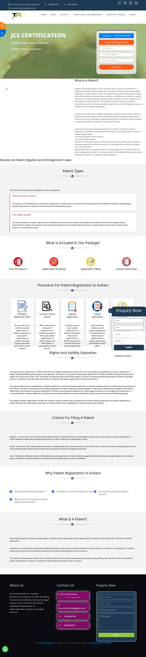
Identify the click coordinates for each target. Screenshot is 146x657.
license (134, 570)
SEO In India (46, 643)
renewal (115, 570)
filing (82, 570)
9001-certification (41, 573)
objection (68, 570)
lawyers (76, 570)
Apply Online (116, 67)
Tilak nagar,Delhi (73, 597)
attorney (89, 570)
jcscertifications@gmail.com (23, 8)
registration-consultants (29, 570)
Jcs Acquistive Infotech (101, 643)
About (53, 14)
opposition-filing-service (52, 570)
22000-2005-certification (82, 573)
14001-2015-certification (60, 573)
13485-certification (124, 573)
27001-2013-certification (104, 573)
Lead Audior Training (115, 14)
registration (106, 570)
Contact (132, 14)
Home (43, 14)
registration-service (9, 570)
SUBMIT (128, 347)
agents (97, 570)
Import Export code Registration (88, 14)
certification (15, 573)
